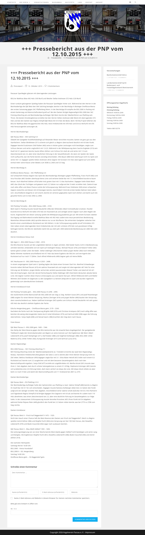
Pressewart (18, 86)
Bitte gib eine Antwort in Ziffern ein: (24, 504)
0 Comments (122, 77)
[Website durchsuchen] (135, 2)
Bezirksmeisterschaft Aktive (117, 75)
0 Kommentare (54, 86)
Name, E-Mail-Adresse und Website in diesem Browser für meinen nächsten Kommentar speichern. (52, 498)
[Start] (48, 58)
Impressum (90, 532)
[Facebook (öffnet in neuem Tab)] (130, 2)
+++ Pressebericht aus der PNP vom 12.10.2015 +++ (80, 58)
